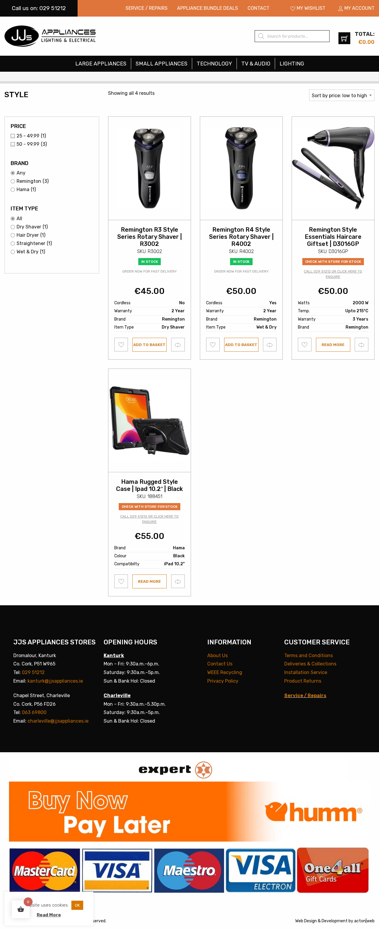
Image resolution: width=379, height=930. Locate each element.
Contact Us (219, 664)
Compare (178, 344)
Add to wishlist (121, 344)
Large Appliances (100, 63)
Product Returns (302, 681)
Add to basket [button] (149, 344)
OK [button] (77, 905)
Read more (333, 344)
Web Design (306, 920)
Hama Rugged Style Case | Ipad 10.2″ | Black (149, 485)
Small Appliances (161, 63)
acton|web (364, 920)
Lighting (292, 63)
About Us (217, 655)
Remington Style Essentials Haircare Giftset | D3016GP (333, 236)
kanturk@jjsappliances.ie (55, 681)
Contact (258, 8)
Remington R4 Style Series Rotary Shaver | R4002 (241, 236)
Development (335, 920)
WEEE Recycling (224, 672)
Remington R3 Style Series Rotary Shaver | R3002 (149, 236)
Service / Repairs (147, 8)
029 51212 (33, 672)
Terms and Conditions (308, 655)
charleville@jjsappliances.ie (58, 721)
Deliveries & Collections (310, 664)
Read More (49, 915)
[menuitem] (146, 8)
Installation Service (305, 672)
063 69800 (34, 712)
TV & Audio (255, 63)
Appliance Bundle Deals (207, 8)
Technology (214, 63)
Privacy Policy (222, 681)
